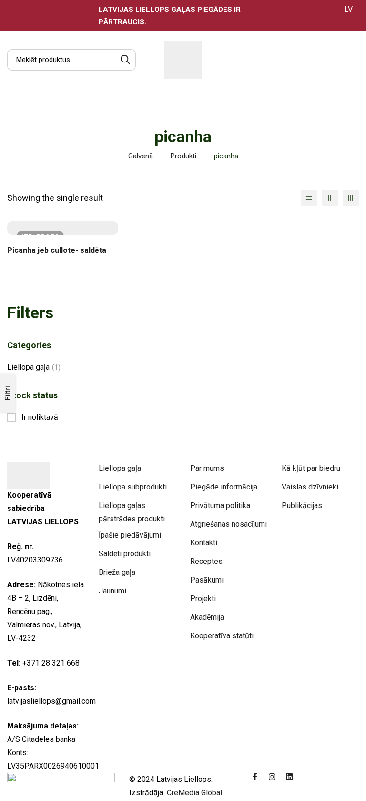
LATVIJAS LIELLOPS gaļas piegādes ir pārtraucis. (170, 15)
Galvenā (140, 156)
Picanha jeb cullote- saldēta (56, 250)
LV (348, 9)
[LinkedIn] (289, 776)
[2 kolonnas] (330, 198)
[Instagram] (272, 776)
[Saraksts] (309, 198)
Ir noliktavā (39, 417)
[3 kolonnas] (351, 198)
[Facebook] (255, 776)
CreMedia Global (193, 792)
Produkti (183, 156)
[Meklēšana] (125, 60)
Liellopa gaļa (34, 367)
